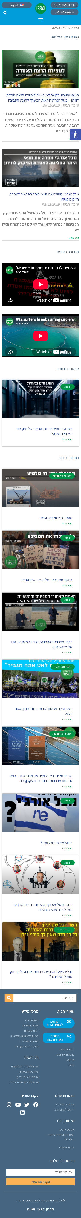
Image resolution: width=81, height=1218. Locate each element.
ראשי (76, 27)
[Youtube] (18, 1104)
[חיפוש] (9, 998)
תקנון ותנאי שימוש (40, 1209)
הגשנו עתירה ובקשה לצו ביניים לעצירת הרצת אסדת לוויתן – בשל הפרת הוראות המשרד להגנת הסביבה (42, 97)
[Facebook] (35, 1104)
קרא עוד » (74, 238)
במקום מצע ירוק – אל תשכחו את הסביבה (46, 580)
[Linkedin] (22, 1112)
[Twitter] (26, 1104)
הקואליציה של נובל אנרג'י (56, 843)
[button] (75, 134)
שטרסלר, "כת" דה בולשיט (56, 518)
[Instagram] (9, 1104)
